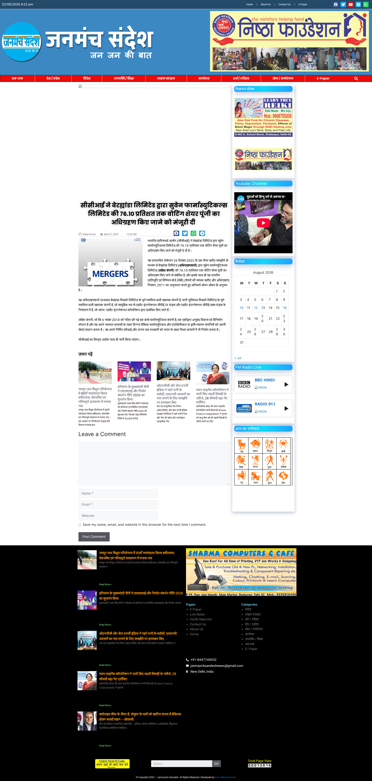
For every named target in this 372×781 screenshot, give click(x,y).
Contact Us (285, 4)
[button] (356, 78)
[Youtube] (351, 4)
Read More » (105, 584)
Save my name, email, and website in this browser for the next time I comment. (144, 525)
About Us (266, 4)
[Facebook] (335, 4)
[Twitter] (343, 4)
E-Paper (303, 4)
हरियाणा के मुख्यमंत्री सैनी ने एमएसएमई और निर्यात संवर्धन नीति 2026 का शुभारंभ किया (133, 393)
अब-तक (17, 78)
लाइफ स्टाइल (166, 78)
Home (249, 4)
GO (216, 763)
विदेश (86, 78)
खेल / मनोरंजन (283, 78)
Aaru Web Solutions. (225, 777)
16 (285, 308)
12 (256, 308)
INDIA (262, 387)
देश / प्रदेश (53, 78)
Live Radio (197, 614)
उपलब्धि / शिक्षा (124, 78)
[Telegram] (358, 4)
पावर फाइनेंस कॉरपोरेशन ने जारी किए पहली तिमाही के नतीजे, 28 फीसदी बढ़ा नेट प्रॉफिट (212, 396)
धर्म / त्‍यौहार (241, 78)
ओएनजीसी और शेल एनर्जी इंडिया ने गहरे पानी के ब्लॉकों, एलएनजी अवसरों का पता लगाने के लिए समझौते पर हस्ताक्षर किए (173, 394)
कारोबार (203, 78)
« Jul (237, 358)
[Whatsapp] (366, 4)
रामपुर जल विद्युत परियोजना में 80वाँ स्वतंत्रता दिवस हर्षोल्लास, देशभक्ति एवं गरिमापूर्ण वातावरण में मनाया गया (95, 397)
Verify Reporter (201, 619)
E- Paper (251, 649)
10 (242, 308)
